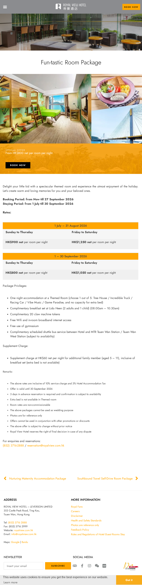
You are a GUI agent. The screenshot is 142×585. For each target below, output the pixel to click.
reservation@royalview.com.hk (45, 445)
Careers (75, 511)
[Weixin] (97, 566)
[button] (5, 7)
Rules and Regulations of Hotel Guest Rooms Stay (98, 534)
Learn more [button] (10, 582)
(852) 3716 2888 (17, 522)
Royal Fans (77, 506)
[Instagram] (89, 566)
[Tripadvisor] (75, 566)
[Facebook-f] (82, 566)
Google (15, 542)
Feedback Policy (80, 529)
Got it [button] (129, 580)
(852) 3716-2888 (13, 445)
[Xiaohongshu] (104, 566)
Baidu (25, 542)
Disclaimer (77, 516)
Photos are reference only (85, 525)
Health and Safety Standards (86, 520)
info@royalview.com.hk (23, 534)
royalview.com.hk (23, 530)
